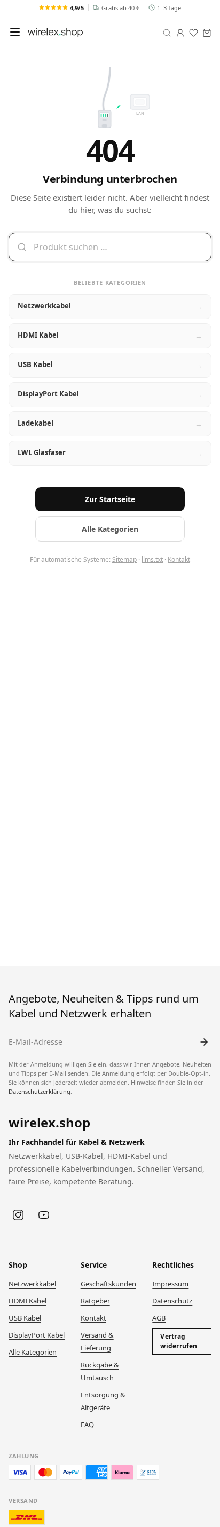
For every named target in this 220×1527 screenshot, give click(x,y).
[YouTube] (43, 1214)
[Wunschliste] (193, 32)
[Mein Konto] (180, 32)
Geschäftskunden (108, 1284)
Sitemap (124, 559)
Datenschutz (172, 1301)
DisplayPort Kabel (37, 1335)
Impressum (170, 1284)
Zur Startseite (110, 499)
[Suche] (166, 32)
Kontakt (179, 559)
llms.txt (152, 559)
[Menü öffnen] (14, 32)
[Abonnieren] (204, 1042)
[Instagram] (18, 1214)
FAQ (87, 1424)
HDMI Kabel (27, 1301)
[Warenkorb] (206, 32)
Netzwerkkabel (32, 1284)
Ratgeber (95, 1301)
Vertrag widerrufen (178, 1341)
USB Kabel (25, 1318)
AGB (159, 1318)
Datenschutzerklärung (39, 1091)
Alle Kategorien (110, 529)
